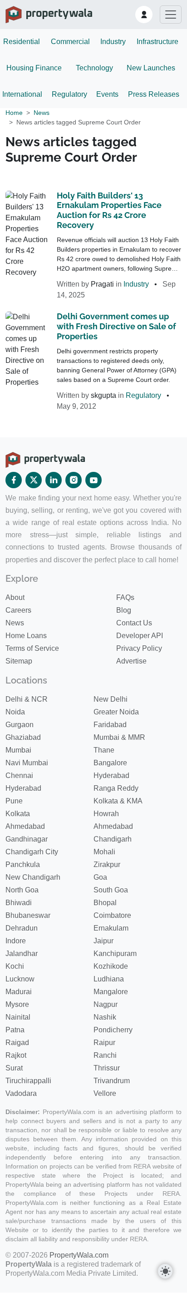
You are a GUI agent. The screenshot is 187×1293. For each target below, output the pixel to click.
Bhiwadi (18, 903)
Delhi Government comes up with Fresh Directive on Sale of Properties (116, 326)
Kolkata (17, 813)
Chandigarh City (31, 852)
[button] (144, 14)
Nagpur (106, 1004)
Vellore (105, 1093)
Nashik (105, 1017)
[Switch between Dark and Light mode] (165, 1271)
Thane (104, 750)
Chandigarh (113, 839)
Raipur (104, 1042)
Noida (15, 712)
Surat (14, 1068)
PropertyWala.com (78, 1255)
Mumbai (18, 750)
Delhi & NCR (26, 699)
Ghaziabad (23, 737)
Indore (15, 941)
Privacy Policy (139, 648)
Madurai (18, 992)
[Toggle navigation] (171, 14)
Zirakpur (107, 864)
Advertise (131, 661)
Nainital (17, 1017)
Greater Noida (116, 712)
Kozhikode (111, 966)
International (22, 94)
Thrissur (107, 1068)
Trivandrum (112, 1081)
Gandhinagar (26, 839)
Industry (113, 41)
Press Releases (153, 94)
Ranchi (105, 1055)
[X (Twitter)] (33, 480)
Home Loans (26, 635)
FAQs (125, 597)
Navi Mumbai (26, 763)
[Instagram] (73, 480)
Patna (15, 1030)
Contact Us (134, 623)
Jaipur (103, 941)
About (15, 597)
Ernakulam (111, 928)
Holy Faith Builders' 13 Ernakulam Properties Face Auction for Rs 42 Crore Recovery (109, 210)
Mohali (104, 852)
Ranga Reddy (116, 788)
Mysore (17, 1004)
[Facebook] (13, 480)
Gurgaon (19, 724)
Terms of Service (32, 648)
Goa (100, 877)
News (41, 112)
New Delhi (111, 699)
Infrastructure (157, 41)
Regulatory (69, 94)
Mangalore (111, 992)
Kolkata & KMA (118, 801)
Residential (21, 41)
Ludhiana (109, 979)
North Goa (22, 890)
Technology (94, 68)
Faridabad (110, 724)
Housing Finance (34, 68)
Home (14, 112)
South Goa (111, 890)
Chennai (19, 775)
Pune (14, 801)
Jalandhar (21, 953)
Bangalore (110, 763)
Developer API (139, 635)
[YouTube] (93, 480)
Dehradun (21, 928)
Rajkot (15, 1055)
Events (107, 94)
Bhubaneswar (27, 915)
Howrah (106, 813)
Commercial (70, 41)
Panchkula (22, 864)
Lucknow (19, 979)
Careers (18, 610)
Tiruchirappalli (28, 1081)
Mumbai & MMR (119, 737)
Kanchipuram (115, 953)
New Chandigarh (32, 877)
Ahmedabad (25, 826)
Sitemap (18, 661)
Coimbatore (112, 915)
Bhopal (105, 903)
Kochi (14, 966)
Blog (123, 610)
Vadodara (21, 1093)
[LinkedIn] (53, 480)
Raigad (17, 1042)
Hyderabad (111, 775)
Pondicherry (113, 1030)
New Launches (151, 68)
